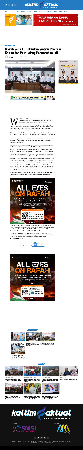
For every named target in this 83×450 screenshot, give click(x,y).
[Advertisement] (41, 35)
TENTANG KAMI (14, 441)
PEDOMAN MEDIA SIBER (42, 441)
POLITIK (40, 11)
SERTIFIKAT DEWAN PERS (32, 441)
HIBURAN (60, 11)
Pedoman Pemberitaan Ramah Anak (37, 442)
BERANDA (17, 11)
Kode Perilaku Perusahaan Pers (65, 441)
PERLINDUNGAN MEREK (49, 442)
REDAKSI (19, 441)
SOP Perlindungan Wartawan (52, 441)
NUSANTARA (23, 11)
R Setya (11, 57)
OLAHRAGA (55, 11)
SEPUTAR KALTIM (29, 11)
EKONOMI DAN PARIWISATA (47, 11)
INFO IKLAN (24, 441)
